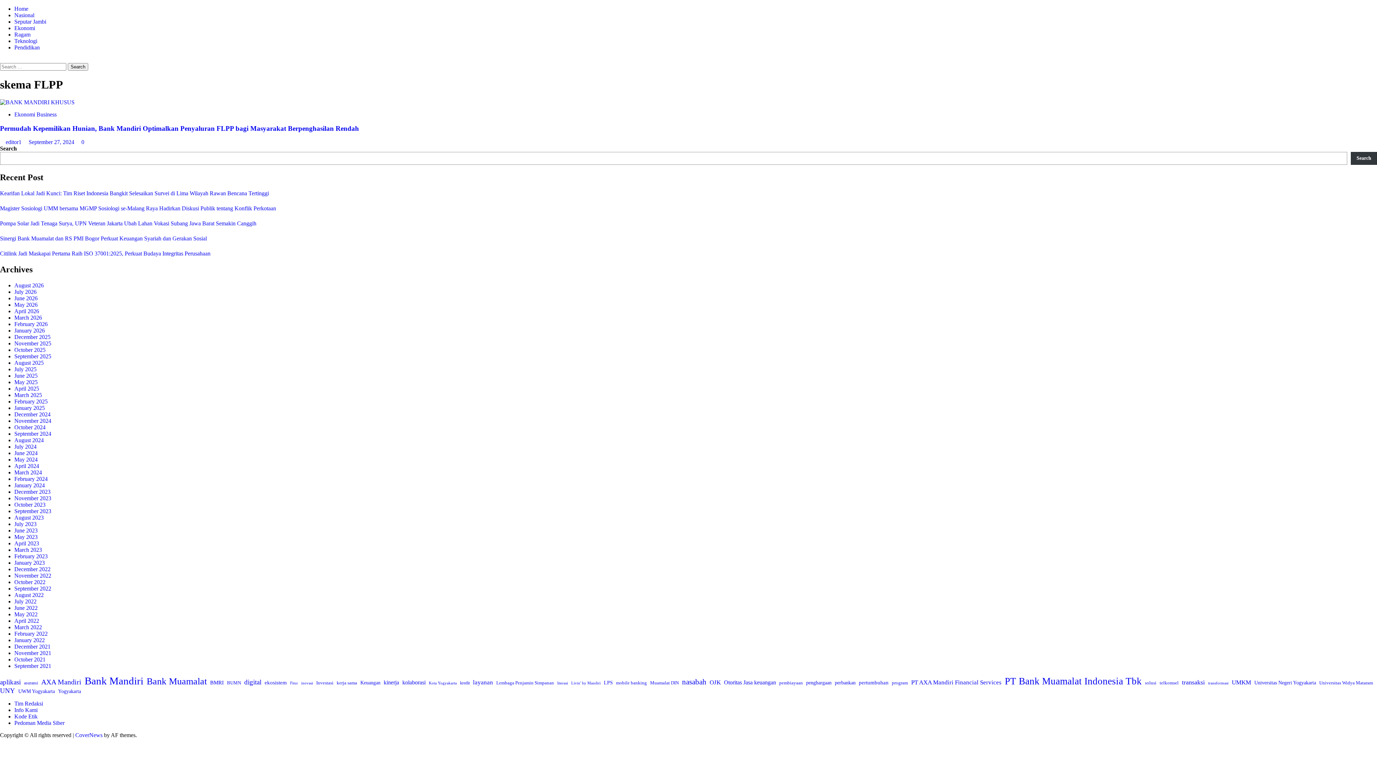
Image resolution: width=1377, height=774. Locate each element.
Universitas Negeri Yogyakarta (1285, 682)
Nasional (24, 15)
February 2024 (31, 479)
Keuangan (370, 682)
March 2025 (28, 395)
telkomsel (1169, 682)
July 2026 (25, 292)
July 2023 (25, 524)
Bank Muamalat (177, 681)
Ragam (22, 35)
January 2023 (29, 563)
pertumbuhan (874, 682)
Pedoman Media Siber (39, 723)
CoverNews (89, 735)
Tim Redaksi (28, 704)
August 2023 (29, 518)
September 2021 (32, 666)
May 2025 (26, 382)
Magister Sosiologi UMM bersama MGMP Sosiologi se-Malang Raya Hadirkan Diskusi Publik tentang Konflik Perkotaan (138, 208)
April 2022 (26, 621)
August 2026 (29, 285)
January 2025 (29, 408)
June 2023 (26, 530)
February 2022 (31, 634)
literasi (562, 683)
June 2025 (26, 376)
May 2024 (26, 460)
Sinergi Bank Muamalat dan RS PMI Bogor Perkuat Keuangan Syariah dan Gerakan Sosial (103, 238)
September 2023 (32, 511)
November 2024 (32, 421)
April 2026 (26, 311)
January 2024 (29, 485)
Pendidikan (27, 47)
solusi (1150, 682)
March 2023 (28, 550)
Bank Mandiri (114, 681)
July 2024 (25, 447)
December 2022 (32, 569)
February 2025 (31, 401)
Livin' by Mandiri (586, 683)
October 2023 (30, 505)
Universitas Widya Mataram (1346, 682)
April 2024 (26, 466)
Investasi (324, 682)
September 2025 (32, 356)
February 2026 (31, 324)
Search (8, 148)
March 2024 (28, 472)
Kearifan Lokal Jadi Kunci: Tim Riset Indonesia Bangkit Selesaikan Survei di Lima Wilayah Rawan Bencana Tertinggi (134, 193)
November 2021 (32, 653)
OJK (715, 682)
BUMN (234, 682)
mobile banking (631, 682)
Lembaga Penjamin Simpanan (525, 682)
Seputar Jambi (30, 22)
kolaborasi (414, 682)
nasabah (694, 682)
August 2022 (29, 595)
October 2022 (30, 582)
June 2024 (26, 453)
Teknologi (25, 41)
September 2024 (32, 434)
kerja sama (347, 682)
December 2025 (32, 337)
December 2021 (32, 647)
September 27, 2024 (52, 142)
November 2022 (32, 576)
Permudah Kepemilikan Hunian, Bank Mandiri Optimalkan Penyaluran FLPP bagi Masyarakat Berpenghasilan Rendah (179, 128)
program (900, 682)
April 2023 (26, 543)
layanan (483, 682)
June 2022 (26, 608)
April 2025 (26, 389)
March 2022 (28, 627)
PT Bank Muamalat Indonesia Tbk (1073, 681)
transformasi (1218, 683)
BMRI (217, 682)
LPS (608, 682)
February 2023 (31, 556)
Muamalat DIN (664, 682)
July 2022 (25, 601)
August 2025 (29, 363)
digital (252, 682)
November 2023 (32, 498)
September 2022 (32, 589)
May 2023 (26, 537)
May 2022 (26, 614)
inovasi (307, 683)
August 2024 (29, 440)
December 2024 (32, 414)
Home (21, 9)
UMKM (1241, 682)
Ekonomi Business (35, 114)
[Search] (2, 60)
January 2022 (29, 640)
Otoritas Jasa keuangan (750, 682)
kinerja (391, 682)
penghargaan (819, 682)
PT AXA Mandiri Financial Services (956, 682)
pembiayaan (791, 682)
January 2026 (29, 331)
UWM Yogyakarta (36, 691)
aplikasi (10, 682)
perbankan (845, 682)
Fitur (294, 683)
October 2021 (30, 659)
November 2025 (32, 343)
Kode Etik (26, 716)
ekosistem (276, 682)
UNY (7, 690)
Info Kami (26, 710)
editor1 (14, 142)
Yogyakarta (69, 691)
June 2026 (26, 298)
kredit (465, 682)
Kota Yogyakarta (443, 683)
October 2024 (30, 427)
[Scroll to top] (2, 742)
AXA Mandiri (61, 682)
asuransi (31, 683)
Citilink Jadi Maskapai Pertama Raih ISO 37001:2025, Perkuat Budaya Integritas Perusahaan (105, 253)
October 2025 (30, 350)
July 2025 (25, 369)
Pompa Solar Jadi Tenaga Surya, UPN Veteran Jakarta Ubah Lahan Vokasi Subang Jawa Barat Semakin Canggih (128, 223)
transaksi (1193, 682)
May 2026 (26, 305)
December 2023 (32, 492)
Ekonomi (24, 28)
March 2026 (28, 318)
